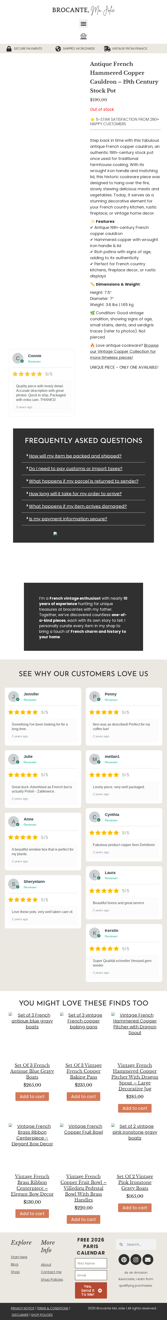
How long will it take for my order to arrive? (75, 494)
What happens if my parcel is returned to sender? (84, 481)
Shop (15, 1272)
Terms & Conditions (52, 1308)
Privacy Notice (22, 1308)
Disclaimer (20, 1315)
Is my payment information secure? (68, 519)
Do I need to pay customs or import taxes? (75, 468)
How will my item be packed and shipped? (75, 456)
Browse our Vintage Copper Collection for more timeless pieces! (124, 351)
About (46, 1264)
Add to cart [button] (32, 1097)
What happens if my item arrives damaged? (78, 506)
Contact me (51, 1272)
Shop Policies (52, 1279)
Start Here (19, 1257)
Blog (14, 1264)
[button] (83, 23)
